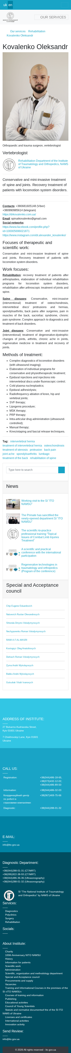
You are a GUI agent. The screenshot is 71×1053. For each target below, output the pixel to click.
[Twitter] (8, 936)
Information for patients (17, 962)
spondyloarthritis (27, 453)
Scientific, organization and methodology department (33, 973)
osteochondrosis (54, 445)
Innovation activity (14, 1024)
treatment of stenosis (15, 449)
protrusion (36, 449)
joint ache (8, 453)
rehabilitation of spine (43, 458)
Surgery (9, 918)
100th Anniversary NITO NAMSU (22, 955)
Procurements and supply (18, 980)
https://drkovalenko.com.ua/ (19, 214)
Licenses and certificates (18, 1017)
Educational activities (16, 1002)
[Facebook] (3, 936)
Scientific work (12, 966)
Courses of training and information (24, 995)
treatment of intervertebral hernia (22, 445)
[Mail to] (8, 1044)
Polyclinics (10, 914)
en (10, 5)
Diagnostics (11, 911)
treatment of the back (15, 458)
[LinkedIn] (22, 936)
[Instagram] (17, 936)
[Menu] (64, 4)
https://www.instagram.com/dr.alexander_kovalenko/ (34, 235)
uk (5, 5)
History (8, 958)
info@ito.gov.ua (11, 844)
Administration (12, 969)
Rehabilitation (12, 922)
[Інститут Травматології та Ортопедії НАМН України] (10, 17)
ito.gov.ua (50, 1049)
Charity (8, 951)
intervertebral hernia (22, 441)
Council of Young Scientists (19, 1006)
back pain (50, 449)
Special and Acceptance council (21, 977)
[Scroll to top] (62, 1044)
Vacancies (10, 984)
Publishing (10, 998)
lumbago (44, 453)
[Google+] (13, 936)
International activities (16, 1020)
